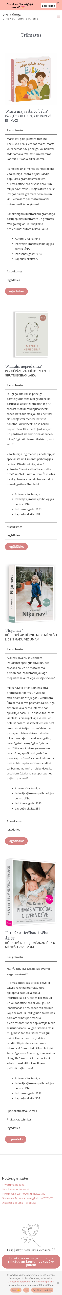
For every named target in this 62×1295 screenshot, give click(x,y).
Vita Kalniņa (12, 14)
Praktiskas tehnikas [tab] (19, 1119)
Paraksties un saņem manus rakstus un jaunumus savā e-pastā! (31, 1261)
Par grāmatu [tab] (15, 130)
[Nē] (58, 1283)
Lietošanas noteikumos (20, 1281)
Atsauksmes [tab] (14, 271)
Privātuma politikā (45, 1281)
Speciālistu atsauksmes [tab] (22, 1111)
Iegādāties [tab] (13, 280)
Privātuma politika (42, 1290)
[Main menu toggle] (58, 17)
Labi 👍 (16, 1290)
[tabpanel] (31, 200)
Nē (26, 1290)
